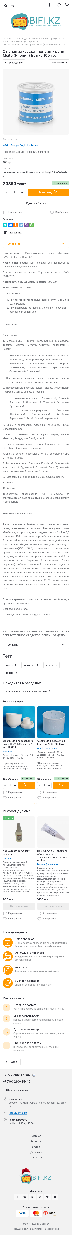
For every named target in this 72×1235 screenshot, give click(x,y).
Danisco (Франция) (47, 864)
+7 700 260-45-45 (17, 1081)
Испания (7, 751)
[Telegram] (21, 225)
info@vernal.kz (18, 1112)
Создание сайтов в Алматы (27, 1229)
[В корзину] (26, 785)
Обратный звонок (17, 1090)
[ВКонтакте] (10, 225)
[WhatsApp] (31, 225)
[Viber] (26, 225)
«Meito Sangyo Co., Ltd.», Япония (21, 145)
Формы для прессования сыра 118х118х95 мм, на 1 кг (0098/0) (18, 743)
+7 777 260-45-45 (16, 1075)
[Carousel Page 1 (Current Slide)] (34, 803)
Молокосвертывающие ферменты (21, 41)
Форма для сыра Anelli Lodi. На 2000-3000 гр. (51, 742)
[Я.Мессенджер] (5, 225)
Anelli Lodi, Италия (47, 748)
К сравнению (15, 212)
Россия (7, 858)
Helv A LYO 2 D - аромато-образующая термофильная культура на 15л (53, 855)
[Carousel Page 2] (36, 803)
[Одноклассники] (15, 225)
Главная (7, 38)
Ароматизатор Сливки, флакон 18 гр (17, 852)
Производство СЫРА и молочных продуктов (38, 38)
